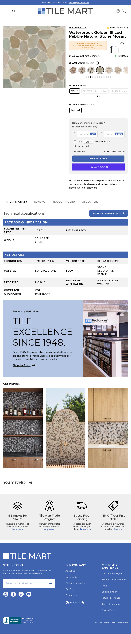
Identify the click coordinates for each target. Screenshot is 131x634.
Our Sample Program (112, 573)
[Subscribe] (51, 583)
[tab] (86, 77)
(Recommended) (92, 143)
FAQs (104, 585)
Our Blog (70, 589)
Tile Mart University (75, 583)
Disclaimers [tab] (89, 201)
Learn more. (17, 529)
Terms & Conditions (112, 604)
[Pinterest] (21, 594)
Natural (75, 110)
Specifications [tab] (17, 201)
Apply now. (49, 529)
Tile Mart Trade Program (114, 579)
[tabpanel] (65, 251)
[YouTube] (28, 594)
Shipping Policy (109, 591)
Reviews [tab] (39, 201)
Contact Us (71, 595)
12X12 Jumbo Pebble (95, 91)
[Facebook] (13, 594)
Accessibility (77, 602)
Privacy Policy (108, 610)
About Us (70, 571)
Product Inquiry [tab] (63, 201)
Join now (117, 529)
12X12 (74, 91)
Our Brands (71, 577)
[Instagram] (5, 594)
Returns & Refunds (111, 598)
